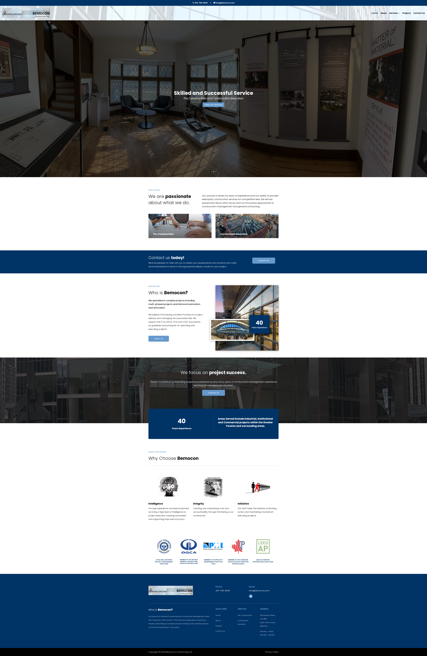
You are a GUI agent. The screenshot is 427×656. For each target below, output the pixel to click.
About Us (158, 339)
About (383, 13)
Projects (406, 13)
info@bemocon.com (225, 3)
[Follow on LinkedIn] (251, 596)
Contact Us (419, 13)
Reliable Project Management (213, 93)
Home (375, 13)
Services (393, 13)
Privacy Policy (272, 652)
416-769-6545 (201, 3)
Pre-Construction (245, 615)
